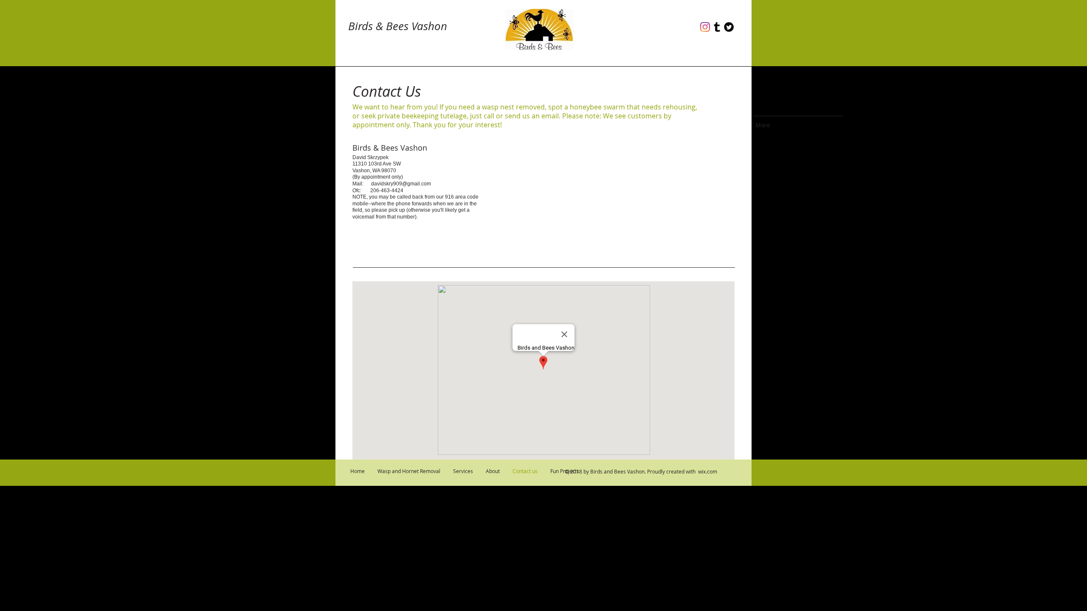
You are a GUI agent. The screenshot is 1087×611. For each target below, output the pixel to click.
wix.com (707, 471)
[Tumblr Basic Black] (717, 27)
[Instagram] (705, 27)
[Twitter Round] (729, 27)
